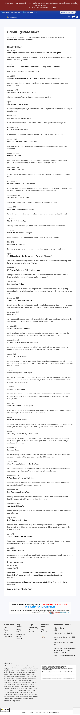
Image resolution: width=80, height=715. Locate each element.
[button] (5, 710)
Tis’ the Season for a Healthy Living (20, 478)
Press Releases (27, 40)
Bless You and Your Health (17, 419)
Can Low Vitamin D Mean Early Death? (21, 92)
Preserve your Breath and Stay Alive (21, 183)
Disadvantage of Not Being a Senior (20, 209)
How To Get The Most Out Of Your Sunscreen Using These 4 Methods (33, 67)
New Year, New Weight (15, 284)
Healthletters (12, 40)
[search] (77, 17)
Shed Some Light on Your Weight (19, 373)
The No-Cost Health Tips (16, 221)
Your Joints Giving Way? (16, 506)
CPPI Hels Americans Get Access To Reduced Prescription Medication (33, 78)
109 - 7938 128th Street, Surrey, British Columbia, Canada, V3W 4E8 (65, 650)
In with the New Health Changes (19, 233)
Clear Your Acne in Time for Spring (20, 405)
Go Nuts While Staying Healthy (18, 328)
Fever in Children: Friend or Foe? (19, 589)
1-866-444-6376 (31, 12)
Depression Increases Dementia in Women (23, 141)
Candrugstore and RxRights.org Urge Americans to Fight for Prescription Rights (37, 582)
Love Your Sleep (13, 450)
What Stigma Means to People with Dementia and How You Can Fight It (34, 53)
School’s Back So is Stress (17, 356)
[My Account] (69, 17)
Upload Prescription (67, 12)
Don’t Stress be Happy (15, 550)
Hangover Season (14, 155)
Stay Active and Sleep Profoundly (20, 536)
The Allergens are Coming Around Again (22, 433)
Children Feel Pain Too (15, 169)
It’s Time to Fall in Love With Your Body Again (24, 270)
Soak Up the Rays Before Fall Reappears (22, 342)
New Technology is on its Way (18, 492)
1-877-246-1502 (68, 633)
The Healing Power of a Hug (17, 104)
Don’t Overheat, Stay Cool (17, 520)
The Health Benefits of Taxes (18, 197)
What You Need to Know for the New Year (23, 464)
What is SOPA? (12, 314)
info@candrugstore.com (66, 655)
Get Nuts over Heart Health (17, 130)
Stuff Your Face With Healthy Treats (21, 300)
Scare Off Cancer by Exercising (19, 118)
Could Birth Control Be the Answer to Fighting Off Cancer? (29, 256)
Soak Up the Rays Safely (16, 389)
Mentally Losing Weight (16, 244)
